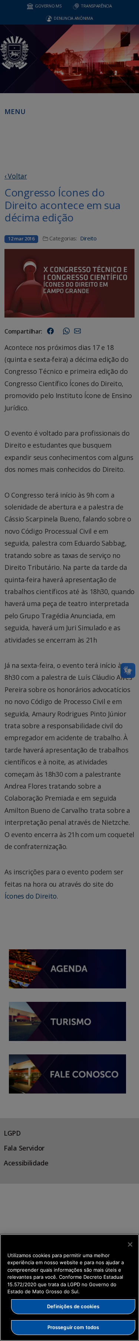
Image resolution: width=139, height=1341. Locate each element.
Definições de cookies (73, 1306)
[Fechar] (130, 1244)
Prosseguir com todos (73, 1327)
